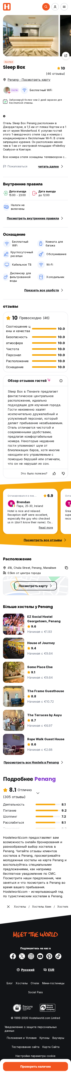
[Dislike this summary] (63, 473)
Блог (10, 983)
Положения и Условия (22, 1037)
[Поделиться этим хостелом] (65, 55)
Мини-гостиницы (53, 983)
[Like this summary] (54, 473)
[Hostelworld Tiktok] (58, 956)
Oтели (35, 983)
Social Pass (35, 992)
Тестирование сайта (26, 1046)
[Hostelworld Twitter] (22, 956)
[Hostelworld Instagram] (31, 956)
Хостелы (22, 983)
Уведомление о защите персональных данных (31, 1028)
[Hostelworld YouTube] (40, 956)
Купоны (44, 1037)
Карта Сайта (50, 1046)
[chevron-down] (37, 793)
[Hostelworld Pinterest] (49, 956)
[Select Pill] (46, 7)
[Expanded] (8, 906)
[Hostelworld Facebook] (13, 956)
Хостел (9, 61)
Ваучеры (58, 1037)
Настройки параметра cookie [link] (35, 1055)
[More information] (61, 380)
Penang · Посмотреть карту (29, 80)
